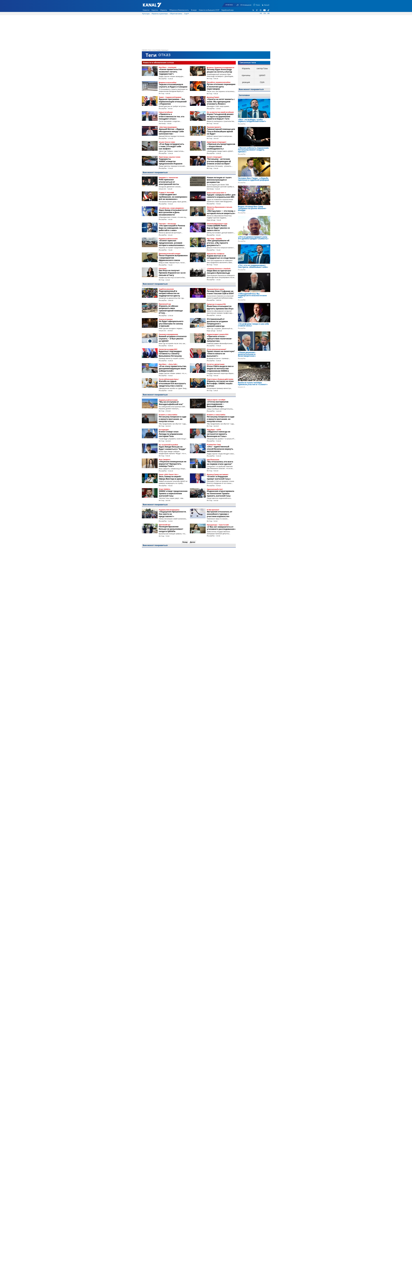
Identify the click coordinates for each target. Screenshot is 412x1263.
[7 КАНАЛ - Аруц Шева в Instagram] (260, 10)
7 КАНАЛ (144, 50)
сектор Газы (262, 69)
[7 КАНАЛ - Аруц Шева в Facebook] (257, 10)
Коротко (155, 10)
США (262, 82)
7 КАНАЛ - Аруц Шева (155, 6)
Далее (192, 542)
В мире (194, 10)
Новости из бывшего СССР (209, 10)
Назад (184, 542)
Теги (149, 50)
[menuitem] (146, 10)
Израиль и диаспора (160, 14)
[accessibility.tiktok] (268, 10)
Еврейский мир (227, 10)
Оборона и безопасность (179, 10)
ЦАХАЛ (262, 75)
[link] (254, 121)
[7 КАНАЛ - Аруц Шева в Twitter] (253, 10)
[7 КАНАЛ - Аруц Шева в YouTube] (264, 10)
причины (246, 75)
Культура (146, 14)
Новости (146, 10)
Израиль (163, 10)
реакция (246, 82)
